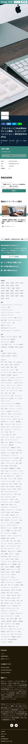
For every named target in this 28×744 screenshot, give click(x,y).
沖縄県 (16, 290)
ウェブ (2, 530)
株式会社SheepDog (6, 120)
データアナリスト (9, 616)
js (20, 517)
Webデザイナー (11, 476)
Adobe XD (16, 364)
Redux (7, 559)
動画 (2, 424)
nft (15, 603)
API (5, 548)
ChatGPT (10, 642)
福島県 (2, 293)
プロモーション (16, 473)
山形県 (16, 285)
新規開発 (3, 538)
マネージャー (4, 629)
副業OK (3, 336)
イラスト (21, 471)
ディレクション (17, 380)
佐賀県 (21, 290)
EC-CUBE (18, 590)
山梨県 (12, 295)
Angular (3, 572)
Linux (2, 496)
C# (22, 473)
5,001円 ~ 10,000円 (6, 356)
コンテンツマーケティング (7, 403)
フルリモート (8, 429)
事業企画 (11, 445)
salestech (12, 613)
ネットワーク (15, 579)
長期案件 (12, 342)
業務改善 (18, 572)
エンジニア (19, 408)
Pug (21, 600)
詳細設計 (18, 623)
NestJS (13, 590)
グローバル (15, 460)
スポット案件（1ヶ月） (6, 344)
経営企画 (11, 442)
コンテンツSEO (5, 541)
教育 (20, 463)
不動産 (21, 585)
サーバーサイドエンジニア (11, 439)
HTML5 (12, 499)
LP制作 (2, 582)
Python (18, 447)
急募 (20, 336)
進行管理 (7, 520)
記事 (2, 473)
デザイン (3, 385)
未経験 (2, 504)
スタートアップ (5, 342)
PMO (11, 618)
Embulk (19, 636)
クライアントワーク (6, 388)
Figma (6, 364)
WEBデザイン (4, 421)
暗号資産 (3, 605)
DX (11, 434)
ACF (18, 598)
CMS (2, 364)
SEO (10, 372)
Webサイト (3, 535)
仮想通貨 (14, 564)
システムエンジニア (10, 608)
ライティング (4, 372)
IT (13, 432)
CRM (14, 434)
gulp (6, 600)
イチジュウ (3, 642)
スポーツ (10, 535)
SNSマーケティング (12, 569)
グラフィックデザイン (12, 525)
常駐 (10, 556)
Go (7, 484)
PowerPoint (19, 582)
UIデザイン (19, 385)
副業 (12, 367)
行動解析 (18, 566)
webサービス (18, 543)
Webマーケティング (18, 372)
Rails (15, 541)
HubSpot (16, 458)
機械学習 (13, 447)
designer (7, 603)
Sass (21, 520)
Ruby (15, 478)
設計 (6, 626)
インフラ (17, 416)
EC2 (2, 393)
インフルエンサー (5, 587)
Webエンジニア (12, 551)
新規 (8, 538)
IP (19, 605)
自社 (16, 530)
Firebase (3, 484)
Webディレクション (17, 561)
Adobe (2, 463)
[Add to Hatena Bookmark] (14, 124)
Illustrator (10, 380)
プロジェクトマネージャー (7, 315)
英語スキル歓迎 (19, 347)
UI (9, 377)
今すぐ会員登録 (15, 256)
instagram (12, 515)
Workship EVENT (5, 667)
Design (17, 559)
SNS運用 (19, 551)
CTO (21, 452)
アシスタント (18, 388)
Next (21, 484)
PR (19, 419)
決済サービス (12, 629)
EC (15, 504)
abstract (14, 598)
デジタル (3, 450)
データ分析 (18, 509)
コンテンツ (19, 424)
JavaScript (19, 450)
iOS (2, 478)
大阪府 (7, 283)
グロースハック (10, 509)
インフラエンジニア (6, 322)
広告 (14, 424)
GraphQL (16, 484)
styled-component (5, 590)
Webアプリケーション (6, 528)
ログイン (17, 1)
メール (2, 522)
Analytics (3, 509)
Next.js (2, 486)
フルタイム (10, 543)
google (8, 595)
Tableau (3, 618)
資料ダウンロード (5, 659)
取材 (17, 370)
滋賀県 (12, 290)
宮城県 (16, 295)
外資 (20, 460)
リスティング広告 (5, 512)
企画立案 (9, 411)
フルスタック (8, 496)
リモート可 (9, 336)
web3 (11, 603)
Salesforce (3, 452)
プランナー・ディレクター (7, 312)
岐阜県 (12, 293)
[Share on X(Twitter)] (8, 124)
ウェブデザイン (5, 507)
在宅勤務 (8, 530)
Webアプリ (19, 476)
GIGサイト (3, 681)
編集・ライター (18, 317)
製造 (2, 626)
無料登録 (24, 1)
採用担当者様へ (5, 656)
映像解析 (3, 569)
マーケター (18, 406)
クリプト (9, 605)
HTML (6, 393)
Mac (11, 592)
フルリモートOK (5, 339)
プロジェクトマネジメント (11, 491)
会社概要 (3, 731)
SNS (12, 395)
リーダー (3, 595)
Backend (20, 478)
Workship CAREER (5, 672)
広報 (9, 307)
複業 (19, 541)
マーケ (16, 398)
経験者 (6, 553)
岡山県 (16, 293)
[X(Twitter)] (16, 725)
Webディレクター (18, 382)
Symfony (13, 574)
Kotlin (2, 566)
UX (22, 419)
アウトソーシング (5, 574)
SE (17, 608)
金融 (19, 564)
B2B (7, 504)
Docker (10, 362)
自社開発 (17, 522)
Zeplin (7, 367)
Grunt (2, 600)
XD (13, 388)
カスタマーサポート (6, 460)
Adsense (14, 595)
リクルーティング (5, 634)
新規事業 (12, 339)
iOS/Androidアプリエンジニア (8, 328)
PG (13, 623)
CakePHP (17, 502)
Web (19, 494)
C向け (13, 481)
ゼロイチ (11, 522)
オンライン (19, 629)
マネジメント (8, 473)
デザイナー (3, 307)
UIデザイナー (19, 613)
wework (3, 546)
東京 (8, 592)
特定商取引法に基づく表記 (6, 741)
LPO (11, 541)
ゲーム (9, 561)
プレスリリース (17, 535)
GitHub (12, 572)
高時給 (18, 468)
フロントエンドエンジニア (14, 320)
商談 (19, 631)
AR (4, 476)
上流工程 (3, 621)
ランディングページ (6, 517)
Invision (3, 367)
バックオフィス (5, 370)
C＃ (17, 626)
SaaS (21, 458)
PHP (2, 362)
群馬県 (2, 295)
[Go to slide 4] (11, 230)
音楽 (17, 463)
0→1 (7, 522)
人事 (13, 322)
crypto (18, 603)
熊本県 (2, 298)
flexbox (13, 600)
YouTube (3, 598)
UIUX (2, 408)
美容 (2, 585)
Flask (2, 616)
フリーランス (18, 395)
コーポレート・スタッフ (7, 317)
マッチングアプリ (5, 636)
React (7, 486)
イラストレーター (10, 463)
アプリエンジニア (5, 577)
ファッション (4, 445)
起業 (17, 452)
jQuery (7, 572)
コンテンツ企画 (5, 434)
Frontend (3, 489)
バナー (2, 432)
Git (7, 390)
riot (9, 600)
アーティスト (4, 481)
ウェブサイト (15, 517)
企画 (2, 491)
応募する (14, 190)
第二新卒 (12, 538)
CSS (10, 393)
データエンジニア (5, 447)
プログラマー (8, 623)
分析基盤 (13, 636)
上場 (7, 618)
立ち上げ (15, 419)
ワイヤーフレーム (10, 582)
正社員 (2, 608)
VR (1, 476)
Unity (2, 465)
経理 (2, 603)
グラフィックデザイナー (7, 382)
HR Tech (3, 427)
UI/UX (2, 471)
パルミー (18, 548)
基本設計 (15, 621)
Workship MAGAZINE (6, 670)
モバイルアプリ (18, 634)
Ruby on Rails (13, 465)
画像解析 (12, 566)
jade (18, 600)
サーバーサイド (13, 471)
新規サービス (4, 442)
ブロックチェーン (15, 587)
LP (17, 515)
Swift (5, 478)
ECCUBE (3, 592)
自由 (20, 528)
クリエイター (15, 556)
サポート (3, 390)
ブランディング (5, 437)
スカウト (3, 401)
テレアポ (12, 437)
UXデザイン (4, 414)
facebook (15, 375)
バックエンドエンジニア (7, 304)
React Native (4, 556)
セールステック (5, 613)
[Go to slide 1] (6, 230)
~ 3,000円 (3, 353)
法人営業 (11, 398)
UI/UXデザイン (4, 579)
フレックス (3, 543)
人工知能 (12, 452)
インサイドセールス (17, 414)
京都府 (13, 288)
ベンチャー (12, 421)
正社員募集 (11, 347)
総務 (2, 439)
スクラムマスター (5, 455)
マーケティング (18, 304)
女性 (12, 634)
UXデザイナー (4, 610)
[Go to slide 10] (20, 230)
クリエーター (8, 424)
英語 (2, 623)
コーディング (4, 502)
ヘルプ (2, 653)
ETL (2, 639)
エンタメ (10, 478)
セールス (17, 312)
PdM (15, 494)
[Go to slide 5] (13, 230)
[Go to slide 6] (14, 230)
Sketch (11, 364)
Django (6, 465)
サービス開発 (15, 585)
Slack (13, 377)
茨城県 (12, 283)
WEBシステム (11, 626)
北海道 (2, 290)
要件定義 (9, 621)
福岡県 (2, 285)
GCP (11, 484)
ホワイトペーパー (11, 385)
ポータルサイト (5, 499)
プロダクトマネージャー (7, 494)
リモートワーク (16, 411)
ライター (12, 370)
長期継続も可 (12, 468)
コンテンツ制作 (5, 515)
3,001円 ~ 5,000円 (11, 353)
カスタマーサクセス (6, 330)
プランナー (11, 406)
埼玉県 (16, 283)
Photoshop (3, 380)
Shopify (17, 553)
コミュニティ (7, 533)
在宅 (19, 530)
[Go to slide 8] (17, 230)
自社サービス (4, 398)
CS (1, 533)
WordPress (19, 362)
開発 (2, 520)
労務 (15, 367)
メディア (9, 419)
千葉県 (8, 288)
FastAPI (17, 616)
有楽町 (15, 618)
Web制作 (14, 533)
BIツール (3, 525)
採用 (21, 398)
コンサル (9, 489)
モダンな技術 (4, 468)
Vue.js (6, 471)
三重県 (21, 295)
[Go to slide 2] (8, 230)
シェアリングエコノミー (17, 427)
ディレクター (4, 406)
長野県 (7, 295)
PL (10, 579)
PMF (10, 432)
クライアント (11, 548)
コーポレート (19, 437)
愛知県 (12, 285)
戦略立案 (3, 631)
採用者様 (10, 1)
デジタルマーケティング (7, 458)
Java (2, 548)
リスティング (4, 377)
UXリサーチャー (13, 610)
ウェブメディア (14, 507)
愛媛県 (7, 290)
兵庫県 (7, 285)
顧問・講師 (3, 320)
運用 (6, 408)
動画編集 (20, 621)
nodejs (12, 559)
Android (19, 489)
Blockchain (15, 605)
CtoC (8, 427)
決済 (18, 546)
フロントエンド (19, 377)
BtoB (7, 432)
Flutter (14, 489)
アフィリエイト (14, 520)
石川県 (7, 298)
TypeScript (18, 486)
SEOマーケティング (12, 631)
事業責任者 (3, 551)
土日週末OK (4, 347)
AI (8, 452)
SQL (6, 585)
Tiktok (20, 618)
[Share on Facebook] (3, 124)
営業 (9, 414)
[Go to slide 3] (10, 230)
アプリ (8, 401)
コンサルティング (11, 450)
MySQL (11, 504)
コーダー (11, 502)
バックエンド (12, 408)
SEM (12, 512)
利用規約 (3, 736)
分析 (2, 553)
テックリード (14, 455)
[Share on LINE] (19, 124)
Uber (2, 429)
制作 (19, 569)
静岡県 (18, 288)
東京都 (2, 283)
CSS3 (16, 499)
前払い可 (15, 336)
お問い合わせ (4, 734)
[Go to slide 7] (16, 230)
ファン (2, 559)
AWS (6, 362)
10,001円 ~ (15, 356)
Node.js (13, 577)
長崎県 (21, 293)
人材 (12, 416)
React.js (12, 486)
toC (10, 481)
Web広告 (3, 375)
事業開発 (18, 421)
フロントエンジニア (11, 546)
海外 (14, 496)
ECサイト (11, 553)
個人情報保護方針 (4, 738)
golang (8, 598)
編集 (14, 393)
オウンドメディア (5, 395)
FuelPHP (15, 528)
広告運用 (9, 375)
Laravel (20, 390)
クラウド (3, 419)
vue (12, 530)
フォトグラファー (16, 330)
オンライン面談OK (18, 344)
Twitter (19, 595)
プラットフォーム (5, 416)
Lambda (16, 592)
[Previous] (1, 214)
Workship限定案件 (12, 639)
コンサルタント (18, 442)
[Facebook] (11, 725)
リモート (3, 411)
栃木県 (7, 293)
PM (14, 362)
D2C (9, 585)
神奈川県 (3, 288)
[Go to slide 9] (19, 230)
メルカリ (19, 481)
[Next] (27, 214)
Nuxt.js (6, 566)
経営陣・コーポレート (6, 325)
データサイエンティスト (7, 309)
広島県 (21, 283)
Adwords (17, 512)
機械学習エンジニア (6, 564)
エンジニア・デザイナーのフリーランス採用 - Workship (14, 691)
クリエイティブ (16, 429)
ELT (5, 639)
